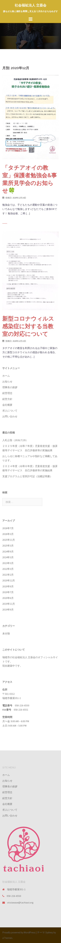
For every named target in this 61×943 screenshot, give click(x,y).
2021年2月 (8, 574)
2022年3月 (8, 568)
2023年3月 (8, 563)
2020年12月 (8, 580)
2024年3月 (8, 557)
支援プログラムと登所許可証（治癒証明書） (27, 476)
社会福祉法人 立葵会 (30, 5)
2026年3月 (8, 534)
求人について (9, 410)
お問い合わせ (9, 416)
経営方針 (7, 399)
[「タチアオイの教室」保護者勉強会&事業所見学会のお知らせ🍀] (30, 116)
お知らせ (7, 381)
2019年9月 (8, 609)
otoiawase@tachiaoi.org (20, 902)
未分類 (6, 633)
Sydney (49, 932)
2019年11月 (8, 603)
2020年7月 (8, 592)
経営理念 (7, 393)
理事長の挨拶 (9, 387)
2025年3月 (8, 545)
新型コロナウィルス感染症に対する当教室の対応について (28, 326)
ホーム (6, 375)
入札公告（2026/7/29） (15, 440)
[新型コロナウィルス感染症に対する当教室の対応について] (30, 270)
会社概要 (7, 404)
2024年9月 (8, 551)
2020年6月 (8, 598)
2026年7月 (8, 528)
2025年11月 (8, 539)
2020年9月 (8, 586)
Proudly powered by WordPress (18, 932)
